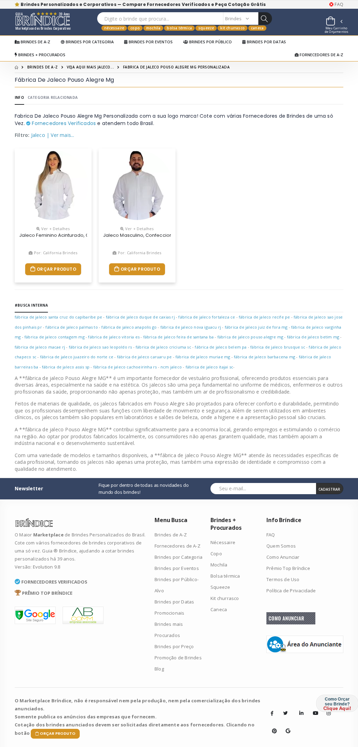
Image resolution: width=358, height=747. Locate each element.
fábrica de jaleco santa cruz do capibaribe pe (58, 317)
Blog (159, 669)
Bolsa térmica (179, 27)
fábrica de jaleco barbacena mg (264, 356)
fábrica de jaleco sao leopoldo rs (100, 347)
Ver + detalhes (55, 228)
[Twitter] (285, 713)
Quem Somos (281, 546)
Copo (135, 27)
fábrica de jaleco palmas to (71, 327)
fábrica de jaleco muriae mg (203, 356)
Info (19, 97)
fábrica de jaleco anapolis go (129, 327)
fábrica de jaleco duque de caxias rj (140, 317)
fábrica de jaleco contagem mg (54, 336)
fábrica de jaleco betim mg (313, 336)
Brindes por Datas (266, 41)
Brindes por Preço (174, 646)
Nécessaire (114, 27)
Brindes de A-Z (35, 41)
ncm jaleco (171, 366)
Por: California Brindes (55, 252)
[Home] (16, 67)
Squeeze (206, 27)
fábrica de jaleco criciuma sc (163, 347)
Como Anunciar (283, 557)
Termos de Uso (283, 579)
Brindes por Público (210, 41)
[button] (334, 22)
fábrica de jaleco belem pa (220, 347)
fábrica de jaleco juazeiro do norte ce (77, 356)
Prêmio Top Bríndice (288, 568)
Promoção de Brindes (178, 657)
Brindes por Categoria (89, 41)
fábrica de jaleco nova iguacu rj (190, 327)
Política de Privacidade (291, 590)
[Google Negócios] (285, 725)
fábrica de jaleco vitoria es (113, 336)
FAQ (338, 4)
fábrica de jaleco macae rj (40, 347)
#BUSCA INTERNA (31, 305)
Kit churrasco (232, 27)
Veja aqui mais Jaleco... (90, 67)
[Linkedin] (299, 708)
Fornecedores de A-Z (321, 54)
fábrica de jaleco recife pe (264, 317)
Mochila (153, 27)
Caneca (257, 27)
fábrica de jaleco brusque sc (277, 347)
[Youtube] (313, 708)
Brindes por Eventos (150, 41)
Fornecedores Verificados (63, 123)
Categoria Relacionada (53, 97)
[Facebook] (272, 713)
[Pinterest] (272, 725)
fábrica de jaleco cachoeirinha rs (125, 366)
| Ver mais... (60, 135)
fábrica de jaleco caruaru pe (144, 356)
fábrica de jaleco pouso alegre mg (250, 336)
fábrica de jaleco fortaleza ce (206, 317)
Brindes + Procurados (41, 54)
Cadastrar (329, 489)
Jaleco (38, 135)
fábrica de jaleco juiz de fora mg (256, 327)
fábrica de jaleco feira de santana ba (178, 336)
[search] (265, 18)
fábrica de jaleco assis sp (66, 366)
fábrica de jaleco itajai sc (209, 366)
